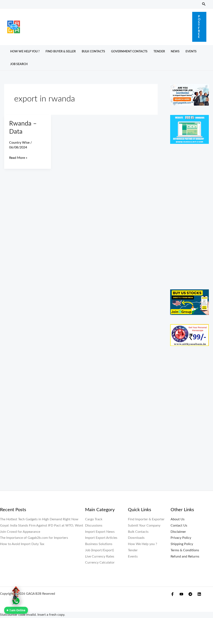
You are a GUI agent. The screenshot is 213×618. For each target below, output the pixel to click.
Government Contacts (129, 51)
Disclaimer (178, 531)
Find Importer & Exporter (146, 519)
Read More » (18, 157)
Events (191, 51)
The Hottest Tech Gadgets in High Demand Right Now (39, 519)
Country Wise (19, 142)
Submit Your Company (144, 525)
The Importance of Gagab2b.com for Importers (34, 537)
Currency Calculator (100, 562)
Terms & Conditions (185, 550)
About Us (178, 519)
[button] (204, 4)
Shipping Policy (182, 544)
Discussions (93, 525)
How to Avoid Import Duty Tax (22, 544)
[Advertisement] (106, 25)
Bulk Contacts (93, 51)
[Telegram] (190, 594)
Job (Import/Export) (99, 550)
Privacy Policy (181, 537)
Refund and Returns (185, 556)
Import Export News (100, 531)
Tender (159, 51)
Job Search (19, 64)
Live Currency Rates (99, 556)
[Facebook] (172, 594)
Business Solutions (98, 544)
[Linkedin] (199, 594)
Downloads (136, 537)
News (175, 51)
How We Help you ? (25, 51)
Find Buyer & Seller (61, 51)
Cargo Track (93, 519)
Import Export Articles (101, 537)
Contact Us (179, 525)
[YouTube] (181, 594)
